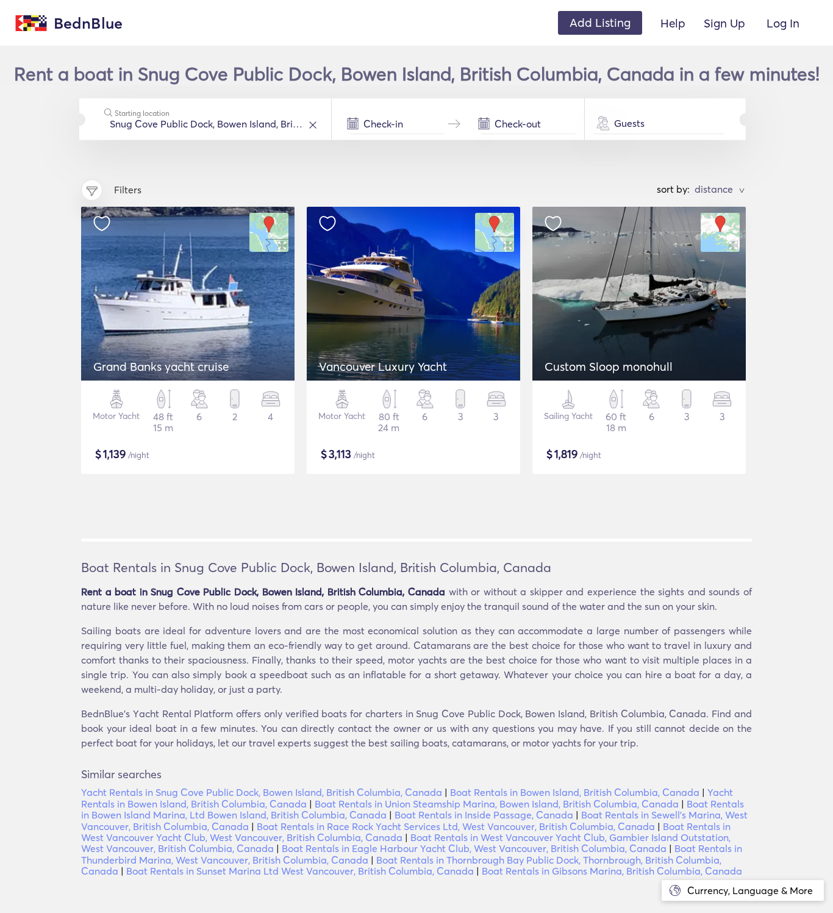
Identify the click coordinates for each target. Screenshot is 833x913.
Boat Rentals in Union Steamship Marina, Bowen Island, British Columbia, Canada (497, 804)
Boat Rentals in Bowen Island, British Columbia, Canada (574, 792)
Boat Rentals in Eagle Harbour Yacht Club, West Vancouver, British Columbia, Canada (474, 848)
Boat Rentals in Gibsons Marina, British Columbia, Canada (612, 871)
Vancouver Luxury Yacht (383, 366)
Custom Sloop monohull (609, 366)
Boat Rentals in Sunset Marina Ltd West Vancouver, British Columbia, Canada (300, 871)
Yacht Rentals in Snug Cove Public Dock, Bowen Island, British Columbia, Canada (261, 792)
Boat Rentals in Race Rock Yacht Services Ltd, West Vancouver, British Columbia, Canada (456, 826)
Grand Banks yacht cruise (161, 366)
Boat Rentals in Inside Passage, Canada (484, 815)
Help (672, 23)
